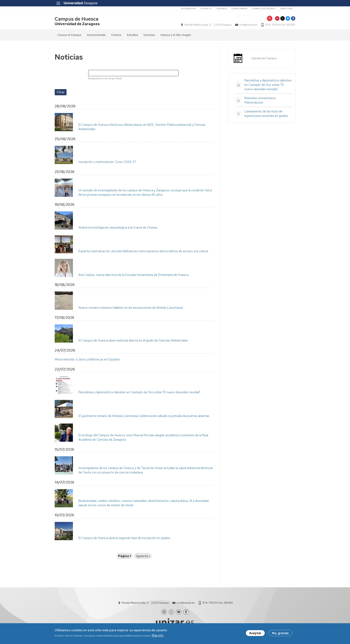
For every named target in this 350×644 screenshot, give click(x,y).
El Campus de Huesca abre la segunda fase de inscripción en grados (124, 538)
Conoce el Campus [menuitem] (69, 35)
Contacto (206, 8)
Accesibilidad (188, 8)
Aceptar (255, 633)
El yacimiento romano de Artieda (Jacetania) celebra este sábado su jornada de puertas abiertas (143, 416)
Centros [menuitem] (116, 35)
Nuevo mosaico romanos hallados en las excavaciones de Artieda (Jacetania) (130, 308)
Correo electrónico (264, 8)
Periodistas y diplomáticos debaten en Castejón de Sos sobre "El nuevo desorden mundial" (139, 392)
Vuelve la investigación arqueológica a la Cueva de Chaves (117, 227)
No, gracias (280, 633)
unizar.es (221, 8)
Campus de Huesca (76, 19)
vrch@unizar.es (248, 25)
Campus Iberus (239, 8)
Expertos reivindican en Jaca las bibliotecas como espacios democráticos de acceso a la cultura (143, 251)
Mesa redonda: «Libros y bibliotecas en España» (87, 359)
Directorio (286, 8)
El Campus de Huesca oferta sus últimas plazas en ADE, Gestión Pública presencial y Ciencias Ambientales (141, 127)
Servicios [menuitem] (149, 35)
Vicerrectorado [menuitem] (96, 35)
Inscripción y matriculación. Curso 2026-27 (107, 162)
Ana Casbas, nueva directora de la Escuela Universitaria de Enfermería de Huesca (133, 275)
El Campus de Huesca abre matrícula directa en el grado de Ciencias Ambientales (133, 340)
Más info (158, 635)
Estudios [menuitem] (132, 35)
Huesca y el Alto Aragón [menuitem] (175, 35)
